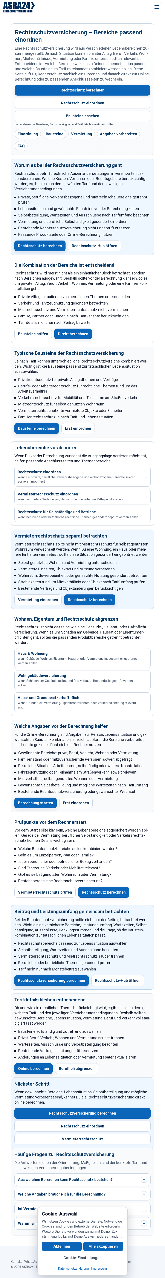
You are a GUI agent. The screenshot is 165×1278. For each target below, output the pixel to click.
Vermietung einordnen (38, 599)
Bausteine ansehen (82, 116)
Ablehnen (61, 1246)
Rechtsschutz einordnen (82, 103)
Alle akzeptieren (103, 1246)
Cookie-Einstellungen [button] (82, 1257)
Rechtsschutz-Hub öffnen (94, 246)
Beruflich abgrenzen (77, 1068)
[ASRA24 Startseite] (19, 7)
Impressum (99, 1268)
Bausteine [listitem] (54, 134)
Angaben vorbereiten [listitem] (118, 134)
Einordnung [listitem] (28, 134)
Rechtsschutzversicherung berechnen (51, 980)
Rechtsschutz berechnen (82, 90)
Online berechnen (33, 1068)
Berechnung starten (35, 803)
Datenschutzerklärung (73, 1268)
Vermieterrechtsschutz (82, 1139)
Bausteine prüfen (33, 334)
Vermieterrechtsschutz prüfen (45, 892)
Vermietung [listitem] (81, 134)
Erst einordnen (78, 428)
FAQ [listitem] (21, 146)
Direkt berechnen (73, 334)
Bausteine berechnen (36, 428)
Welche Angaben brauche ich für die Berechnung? (81, 1194)
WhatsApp (31, 1262)
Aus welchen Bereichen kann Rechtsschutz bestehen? (81, 1179)
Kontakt (16, 1262)
